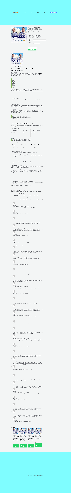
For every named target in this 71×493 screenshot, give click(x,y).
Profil (44, 12)
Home (29, 27)
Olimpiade (29, 477)
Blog (38, 12)
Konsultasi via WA (32, 49)
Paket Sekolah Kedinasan (30, 43)
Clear (40, 43)
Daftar (32, 12)
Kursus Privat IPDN (31, 30)
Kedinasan (32, 27)
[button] (35, 49)
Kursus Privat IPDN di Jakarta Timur (17, 66)
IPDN (35, 27)
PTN (41, 477)
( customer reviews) (31, 32)
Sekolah (17, 477)
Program (24, 12)
